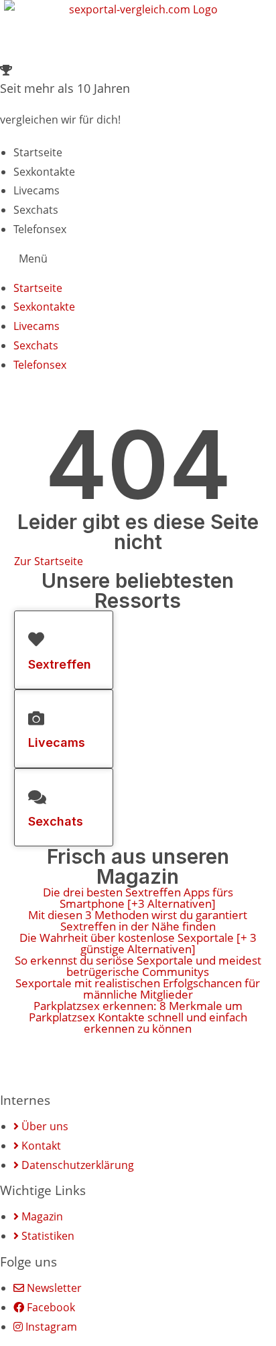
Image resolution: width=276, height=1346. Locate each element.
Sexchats (35, 209)
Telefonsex (39, 229)
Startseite (37, 152)
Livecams (36, 190)
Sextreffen (59, 664)
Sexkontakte (44, 171)
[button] (138, 259)
